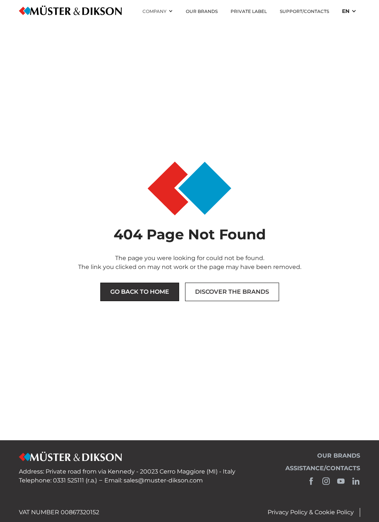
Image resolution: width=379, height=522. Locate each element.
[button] (158, 11)
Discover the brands (232, 291)
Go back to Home (139, 291)
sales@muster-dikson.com (163, 480)
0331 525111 (68, 480)
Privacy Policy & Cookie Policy (311, 512)
